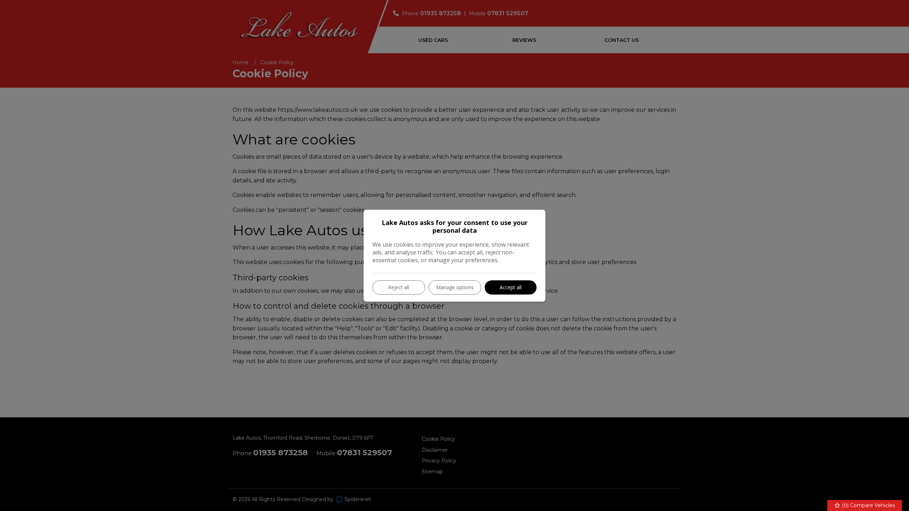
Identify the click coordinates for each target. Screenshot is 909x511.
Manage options (455, 287)
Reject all (398, 287)
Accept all (511, 287)
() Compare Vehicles (867, 505)
